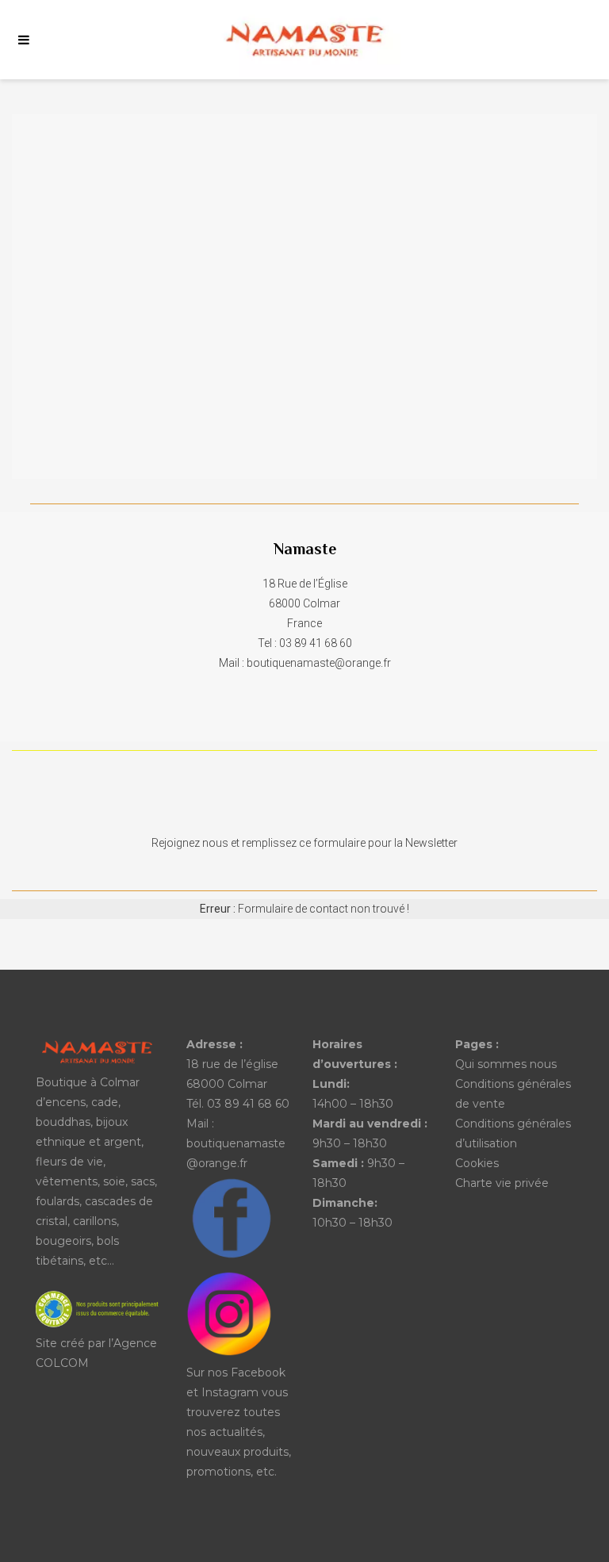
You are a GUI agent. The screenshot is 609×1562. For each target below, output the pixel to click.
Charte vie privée (502, 1183)
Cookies (477, 1163)
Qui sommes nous (506, 1064)
